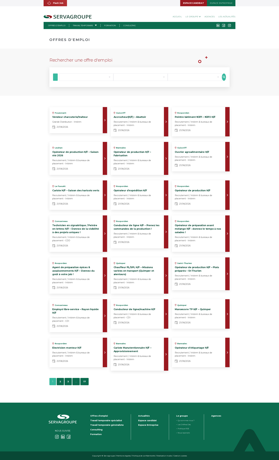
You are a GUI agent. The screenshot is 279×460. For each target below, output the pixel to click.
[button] (55, 3)
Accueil (177, 16)
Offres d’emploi (56, 25)
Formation (110, 25)
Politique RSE (183, 429)
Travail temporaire (83, 25)
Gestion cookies (180, 456)
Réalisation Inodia (164, 456)
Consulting (129, 25)
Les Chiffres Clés (184, 424)
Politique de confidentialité (143, 456)
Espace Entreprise (221, 3)
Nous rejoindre (184, 433)
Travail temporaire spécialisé (106, 420)
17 (84, 381)
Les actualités (226, 16)
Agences (209, 16)
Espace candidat (193, 3)
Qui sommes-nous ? (186, 420)
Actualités (144, 416)
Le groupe (192, 16)
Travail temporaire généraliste (107, 425)
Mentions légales (123, 456)
